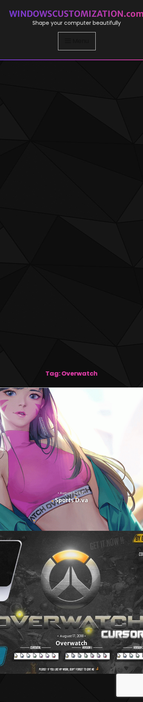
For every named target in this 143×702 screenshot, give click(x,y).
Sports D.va (71, 500)
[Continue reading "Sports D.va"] (71, 459)
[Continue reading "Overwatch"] (71, 602)
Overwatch (71, 643)
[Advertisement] (71, 134)
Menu (80, 41)
